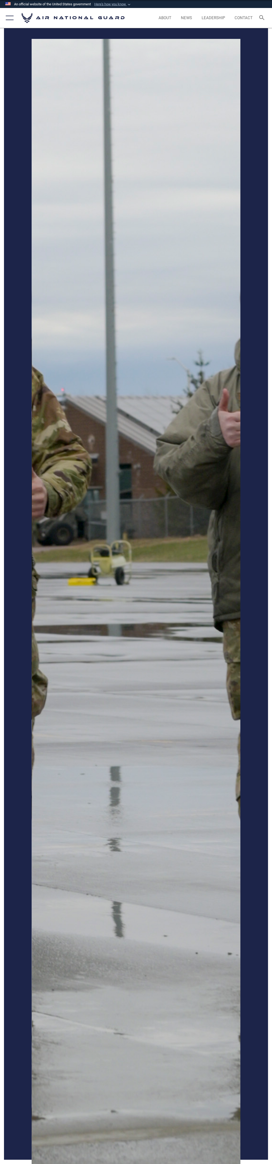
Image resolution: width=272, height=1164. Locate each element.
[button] (112, 4)
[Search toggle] (262, 18)
